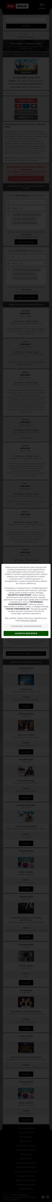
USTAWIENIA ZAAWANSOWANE (26, 626)
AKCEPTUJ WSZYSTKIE (26, 633)
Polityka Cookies (29, 620)
